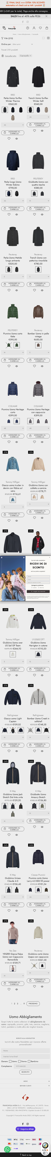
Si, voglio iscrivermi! (38, 591)
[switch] (45, 1153)
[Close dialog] (49, 557)
